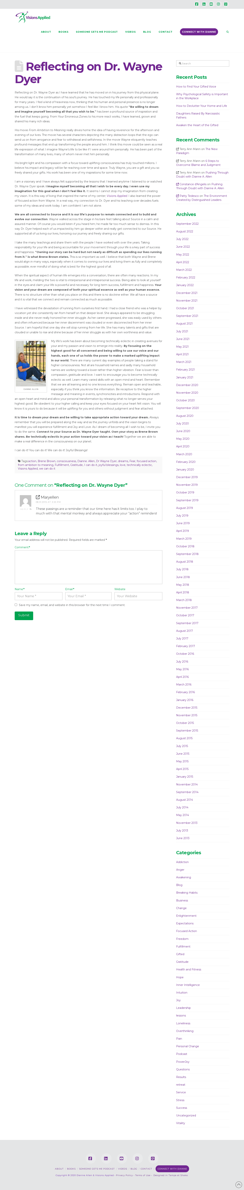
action (32, 461)
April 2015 (182, 769)
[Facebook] (197, 4)
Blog (179, 885)
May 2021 (182, 346)
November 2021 (186, 300)
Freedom (182, 939)
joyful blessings (109, 465)
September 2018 (187, 554)
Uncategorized (186, 1115)
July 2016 (182, 661)
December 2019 (187, 477)
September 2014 (187, 792)
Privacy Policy (124, 1175)
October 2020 (185, 400)
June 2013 (182, 838)
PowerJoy (182, 1061)
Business (182, 900)
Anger (180, 869)
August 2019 (184, 508)
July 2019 (182, 515)
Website (119, 589)
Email (69, 589)
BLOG (134, 1168)
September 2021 (187, 316)
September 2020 (187, 408)
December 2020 (187, 385)
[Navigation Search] (225, 31)
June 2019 (183, 523)
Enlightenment (186, 915)
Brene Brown (46, 461)
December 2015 (186, 707)
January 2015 (184, 776)
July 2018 (182, 569)
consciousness (66, 461)
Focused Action (186, 931)
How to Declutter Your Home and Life (201, 106)
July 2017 (182, 638)
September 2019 (187, 500)
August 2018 (184, 561)
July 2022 (182, 239)
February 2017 (185, 646)
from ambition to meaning (35, 465)
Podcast (181, 1054)
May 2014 (182, 815)
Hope (180, 977)
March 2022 (184, 270)
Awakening (183, 877)
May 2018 (182, 584)
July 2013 (182, 830)
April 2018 (182, 592)
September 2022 (187, 224)
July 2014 (182, 807)
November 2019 (187, 485)
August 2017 (184, 631)
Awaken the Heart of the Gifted (197, 125)
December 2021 (186, 293)
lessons (181, 1015)
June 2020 (183, 431)
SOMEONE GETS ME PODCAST (97, 1168)
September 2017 (187, 623)
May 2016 (182, 669)
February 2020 (186, 462)
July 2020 (182, 423)
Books (71, 1168)
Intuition (181, 992)
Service (181, 1092)
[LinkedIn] (204, 4)
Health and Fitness (188, 969)
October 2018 (185, 546)
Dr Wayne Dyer (106, 461)
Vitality (180, 1123)
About (59, 1168)
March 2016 (183, 684)
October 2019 (185, 492)
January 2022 (185, 285)
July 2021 (182, 331)
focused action (146, 461)
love (122, 465)
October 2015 (185, 723)
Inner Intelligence (188, 985)
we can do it (47, 468)
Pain (179, 1038)
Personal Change (187, 1046)
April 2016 (182, 677)
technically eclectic (139, 465)
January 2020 (185, 469)
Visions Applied (28, 468)
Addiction (182, 862)
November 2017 (187, 607)
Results (181, 1077)
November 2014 (187, 784)
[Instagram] (219, 4)
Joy (178, 1000)
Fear (132, 461)
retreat (180, 1084)
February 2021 (185, 369)
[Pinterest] (226, 4)
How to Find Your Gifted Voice (196, 86)
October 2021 (185, 308)
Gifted (180, 954)
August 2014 (184, 799)
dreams (123, 461)
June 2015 (182, 753)
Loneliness (183, 1023)
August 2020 (184, 416)
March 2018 (184, 600)
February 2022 (185, 277)
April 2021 (182, 354)
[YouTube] (212, 4)
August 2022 (184, 231)
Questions (183, 1069)
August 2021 (184, 323)
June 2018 (183, 577)
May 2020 (182, 438)
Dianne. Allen (86, 461)
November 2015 (186, 715)
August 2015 (184, 738)
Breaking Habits (186, 892)
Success (181, 1108)
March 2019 (184, 538)
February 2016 (185, 692)
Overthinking (184, 1031)
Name (20, 589)
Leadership (183, 1008)
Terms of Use (142, 1175)
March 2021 (183, 362)
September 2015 (187, 730)
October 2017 (185, 615)
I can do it (90, 465)
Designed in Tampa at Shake (170, 1175)
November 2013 (186, 823)
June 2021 (182, 339)
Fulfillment (62, 465)
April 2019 (182, 531)
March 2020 (184, 454)
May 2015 (182, 761)
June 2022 (183, 246)
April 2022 (182, 262)
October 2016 (185, 653)
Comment (22, 547)
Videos (122, 1168)
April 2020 (182, 446)
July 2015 (182, 746)
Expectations (184, 923)
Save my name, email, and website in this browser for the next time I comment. (72, 605)
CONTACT (146, 1168)
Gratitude (76, 465)
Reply (25, 509)
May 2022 (182, 254)
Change (181, 908)
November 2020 (187, 392)
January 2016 (184, 700)
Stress (180, 1100)
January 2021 (184, 377)
